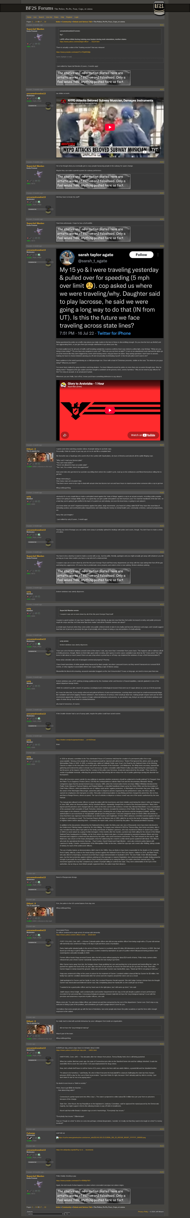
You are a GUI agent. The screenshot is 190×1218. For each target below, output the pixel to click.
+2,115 (29, 101)
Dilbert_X (31, 449)
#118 (162, 873)
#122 (162, 1044)
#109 (162, 526)
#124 (162, 1146)
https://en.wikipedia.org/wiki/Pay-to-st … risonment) (74, 1150)
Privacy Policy (143, 1212)
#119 (162, 899)
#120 (162, 926)
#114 (162, 677)
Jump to (30, 1212)
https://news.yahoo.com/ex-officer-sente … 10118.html (76, 935)
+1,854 (29, 466)
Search (41, 17)
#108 (162, 492)
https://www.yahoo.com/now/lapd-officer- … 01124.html (79, 42)
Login (76, 17)
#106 (162, 246)
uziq (29, 496)
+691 (28, 46)
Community (66, 22)
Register (69, 17)
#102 (162, 89)
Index (58, 22)
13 (45, 22)
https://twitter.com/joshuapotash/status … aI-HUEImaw (76, 740)
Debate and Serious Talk (82, 22)
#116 (162, 736)
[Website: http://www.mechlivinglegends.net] (39, 1139)
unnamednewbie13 (36, 93)
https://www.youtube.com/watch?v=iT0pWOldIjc (73, 52)
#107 (162, 445)
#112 (162, 604)
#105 (162, 219)
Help (62, 17)
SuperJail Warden (35, 29)
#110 (162, 552)
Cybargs (31, 1133)
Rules (56, 17)
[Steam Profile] (30, 1139)
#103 (162, 162)
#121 (162, 1017)
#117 (162, 753)
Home (29, 17)
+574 (28, 504)
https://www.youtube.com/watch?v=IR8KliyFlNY (73, 1180)
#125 (162, 1172)
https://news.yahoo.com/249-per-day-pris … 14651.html (76, 1050)
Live (35, 17)
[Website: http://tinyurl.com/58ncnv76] (39, 99)
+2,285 (29, 1141)
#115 (162, 710)
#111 (162, 588)
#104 (162, 193)
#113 (162, 635)
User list (49, 17)
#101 (162, 25)
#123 (162, 1129)
